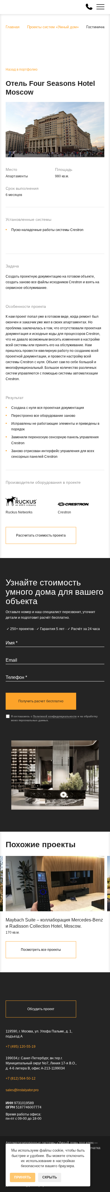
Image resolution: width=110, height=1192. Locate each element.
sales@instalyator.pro (22, 1090)
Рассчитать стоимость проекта (41, 535)
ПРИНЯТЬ (22, 1177)
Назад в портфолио (22, 69)
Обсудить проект (40, 1009)
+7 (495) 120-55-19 (21, 1047)
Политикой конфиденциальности (55, 716)
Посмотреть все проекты (41, 950)
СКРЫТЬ (49, 1177)
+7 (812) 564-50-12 (21, 1078)
